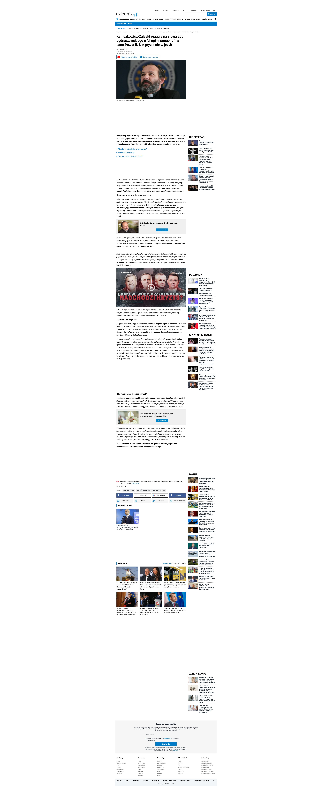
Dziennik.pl (141, 758)
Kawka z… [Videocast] (149, 28)
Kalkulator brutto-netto (207, 771)
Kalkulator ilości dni (206, 763)
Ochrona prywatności (169, 780)
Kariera (145, 780)
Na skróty (120, 758)
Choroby (180, 769)
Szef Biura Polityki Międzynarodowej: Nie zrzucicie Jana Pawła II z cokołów (127, 527)
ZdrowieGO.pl (193, 10)
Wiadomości (121, 23)
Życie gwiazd (160, 769)
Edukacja (159, 765)
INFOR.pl (157, 10)
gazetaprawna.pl (205, 10)
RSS (214, 780)
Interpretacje (120, 771)
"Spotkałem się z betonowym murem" (132, 149)
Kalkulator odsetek (206, 769)
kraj (138, 32)
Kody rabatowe (161, 763)
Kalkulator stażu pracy (207, 765)
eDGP (118, 765)
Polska (126, 490)
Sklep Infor (119, 773)
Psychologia (181, 771)
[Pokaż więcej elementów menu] (215, 19)
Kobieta (159, 761)
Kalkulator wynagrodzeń (208, 773)
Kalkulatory (205, 758)
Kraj (130, 23)
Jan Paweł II (156, 490)
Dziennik (118, 32)
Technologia (141, 763)
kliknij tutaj (175, 750)
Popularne (167, 563)
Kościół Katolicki (143, 490)
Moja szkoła (160, 767)
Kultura (159, 775)
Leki (179, 765)
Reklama (136, 780)
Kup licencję (136, 483)
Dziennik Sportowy (163, 28)
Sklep (214, 10)
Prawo (179, 761)
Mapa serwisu (185, 780)
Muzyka (159, 773)
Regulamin (155, 780)
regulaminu (167, 738)
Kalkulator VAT (205, 767)
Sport (139, 769)
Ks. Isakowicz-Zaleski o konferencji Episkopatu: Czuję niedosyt (159, 224)
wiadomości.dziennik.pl (128, 32)
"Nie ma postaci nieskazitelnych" (130, 156)
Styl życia (180, 773)
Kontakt (119, 780)
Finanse (180, 763)
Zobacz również (162, 230)
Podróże (140, 773)
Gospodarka (141, 765)
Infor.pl (118, 761)
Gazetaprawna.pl (121, 763)
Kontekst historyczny (126, 153)
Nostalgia (130, 28)
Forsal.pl (119, 767)
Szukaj (212, 14)
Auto (139, 761)
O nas (127, 780)
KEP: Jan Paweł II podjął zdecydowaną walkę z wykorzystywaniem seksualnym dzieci (156, 415)
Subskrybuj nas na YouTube (129, 57)
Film (158, 771)
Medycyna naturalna (183, 767)
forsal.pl (165, 10)
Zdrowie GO (137, 28)
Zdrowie (140, 771)
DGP (184, 10)
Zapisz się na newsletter (150, 57)
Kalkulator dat (205, 761)
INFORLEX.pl (175, 10)
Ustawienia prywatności (201, 780)
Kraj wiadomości (179, 563)
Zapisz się (166, 744)
